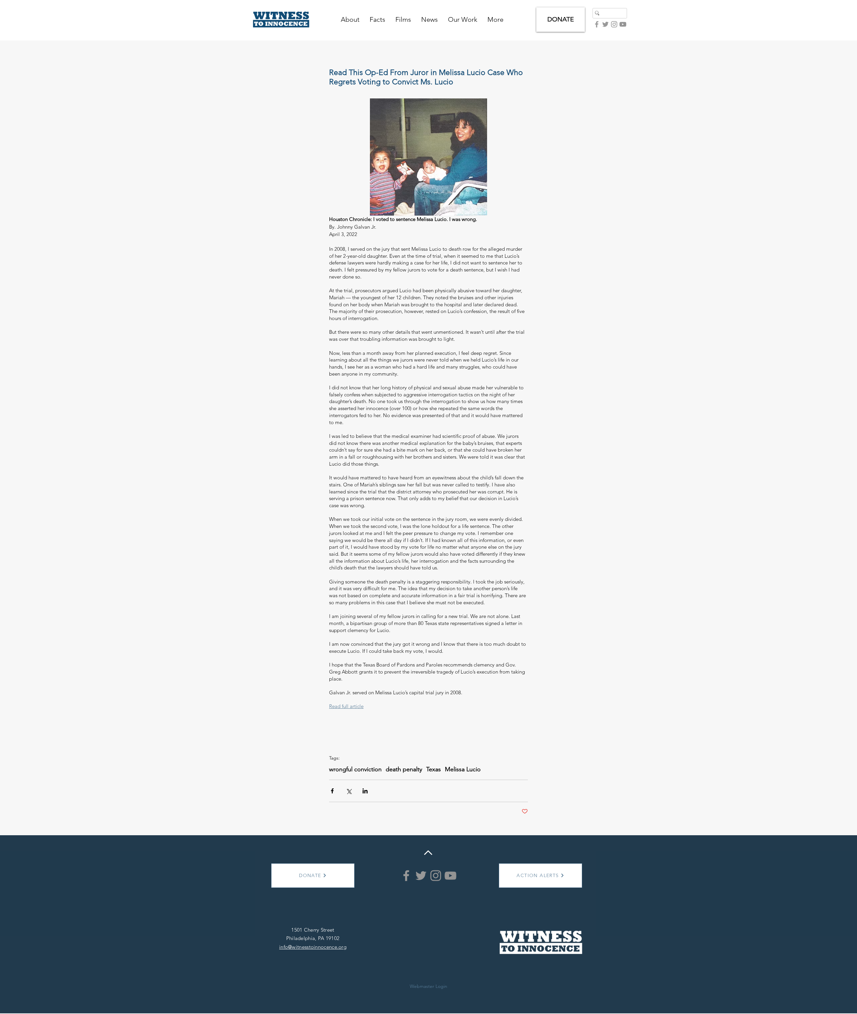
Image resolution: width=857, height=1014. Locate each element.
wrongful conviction (355, 769)
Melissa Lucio (463, 769)
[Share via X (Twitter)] (348, 791)
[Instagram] (435, 875)
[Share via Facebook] (332, 791)
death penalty (404, 769)
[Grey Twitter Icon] (605, 24)
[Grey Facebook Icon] (597, 24)
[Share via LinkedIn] (365, 791)
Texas (433, 769)
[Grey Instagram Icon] (614, 24)
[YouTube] (623, 24)
